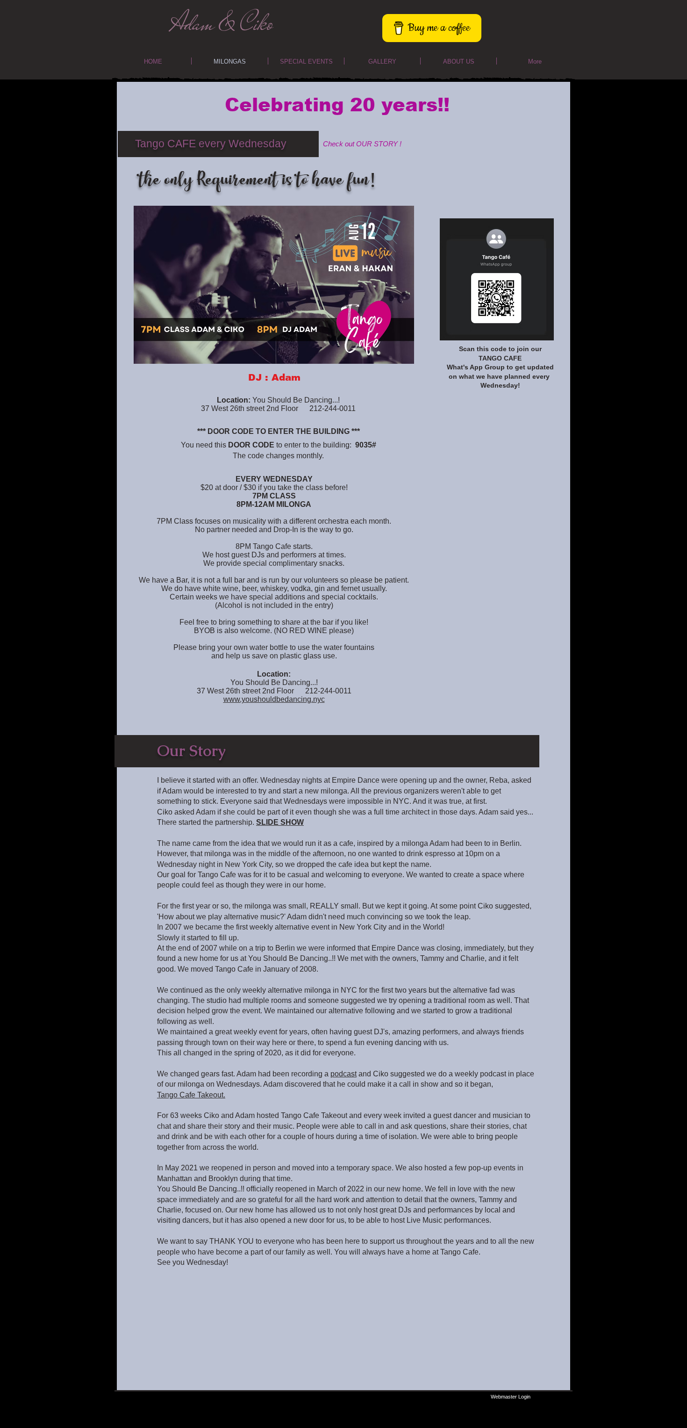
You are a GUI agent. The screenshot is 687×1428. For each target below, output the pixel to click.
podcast (343, 1074)
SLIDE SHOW (280, 822)
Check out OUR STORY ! (362, 144)
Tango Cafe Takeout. (191, 1095)
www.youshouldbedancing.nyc (274, 699)
